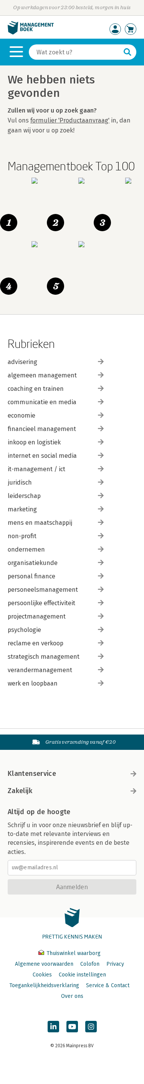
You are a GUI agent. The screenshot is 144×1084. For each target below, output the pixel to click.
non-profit (22, 536)
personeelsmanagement (43, 589)
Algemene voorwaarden (44, 964)
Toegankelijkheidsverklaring (44, 985)
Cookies (42, 974)
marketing (22, 509)
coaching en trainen (36, 388)
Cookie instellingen (82, 974)
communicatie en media (42, 402)
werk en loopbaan (33, 683)
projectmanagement (37, 616)
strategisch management (43, 656)
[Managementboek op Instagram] (91, 1026)
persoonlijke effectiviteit (41, 603)
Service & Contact (107, 985)
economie (21, 415)
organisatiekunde (33, 562)
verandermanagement (40, 670)
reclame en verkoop (35, 643)
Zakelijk (20, 791)
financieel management (42, 429)
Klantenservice (32, 773)
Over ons (72, 996)
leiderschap (24, 496)
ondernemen (26, 549)
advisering (22, 362)
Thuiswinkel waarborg (73, 953)
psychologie (24, 629)
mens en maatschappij (40, 522)
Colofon (89, 964)
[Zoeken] (127, 52)
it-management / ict (36, 469)
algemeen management (42, 375)
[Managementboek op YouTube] (72, 1026)
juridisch (20, 482)
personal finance (31, 576)
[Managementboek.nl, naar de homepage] (31, 32)
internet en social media (42, 455)
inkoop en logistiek (34, 442)
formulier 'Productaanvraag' (69, 120)
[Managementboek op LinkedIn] (53, 1026)
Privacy (115, 964)
